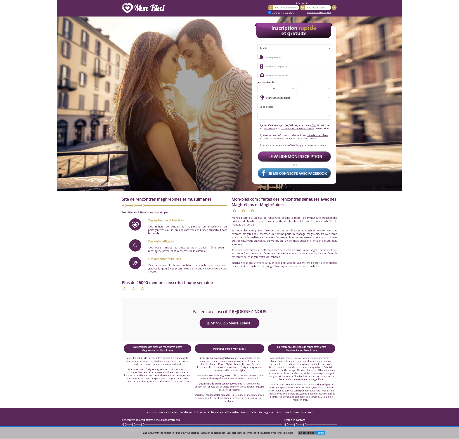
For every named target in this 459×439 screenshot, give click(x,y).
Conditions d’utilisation (193, 412)
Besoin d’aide (248, 412)
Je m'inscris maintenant (229, 323)
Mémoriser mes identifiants (282, 13)
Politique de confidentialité (223, 412)
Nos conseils (284, 412)
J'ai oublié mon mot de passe (319, 12)
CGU (313, 125)
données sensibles (317, 135)
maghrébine (317, 379)
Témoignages (267, 412)
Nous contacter (168, 412)
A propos (151, 412)
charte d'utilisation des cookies (297, 128)
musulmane (301, 379)
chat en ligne (323, 384)
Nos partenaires (303, 412)
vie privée (269, 128)
